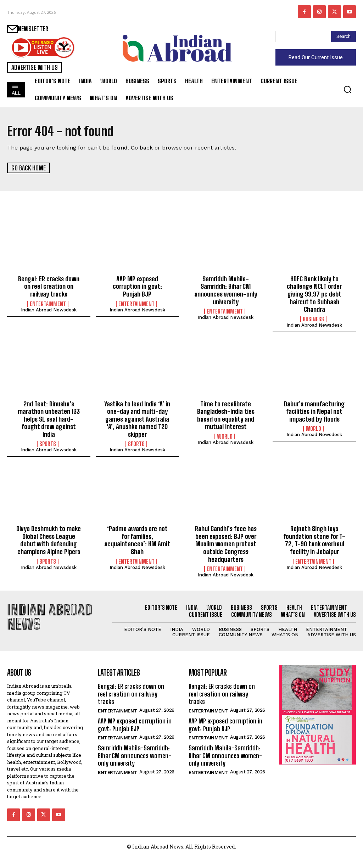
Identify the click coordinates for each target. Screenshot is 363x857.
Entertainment (48, 304)
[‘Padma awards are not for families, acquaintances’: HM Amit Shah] (137, 495)
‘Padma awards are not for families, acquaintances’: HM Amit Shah (137, 540)
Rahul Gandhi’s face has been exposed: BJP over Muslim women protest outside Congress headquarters (226, 544)
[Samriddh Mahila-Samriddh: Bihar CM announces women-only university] (226, 245)
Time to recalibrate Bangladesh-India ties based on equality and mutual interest (226, 415)
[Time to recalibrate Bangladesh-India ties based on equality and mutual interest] (226, 370)
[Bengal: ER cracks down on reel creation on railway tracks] (48, 245)
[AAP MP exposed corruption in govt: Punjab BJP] (137, 245)
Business (313, 319)
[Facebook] (304, 11)
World (225, 436)
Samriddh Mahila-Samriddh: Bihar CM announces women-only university (225, 290)
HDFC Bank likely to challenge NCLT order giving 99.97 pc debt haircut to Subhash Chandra (314, 294)
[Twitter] (334, 11)
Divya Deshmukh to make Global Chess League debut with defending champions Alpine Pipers (48, 540)
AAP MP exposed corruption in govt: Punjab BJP (137, 286)
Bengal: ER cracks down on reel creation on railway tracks (48, 286)
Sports (47, 444)
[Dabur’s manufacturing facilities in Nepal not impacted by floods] (314, 370)
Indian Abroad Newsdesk (49, 309)
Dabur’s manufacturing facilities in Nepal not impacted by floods (314, 411)
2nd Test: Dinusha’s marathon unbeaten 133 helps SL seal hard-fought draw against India (49, 419)
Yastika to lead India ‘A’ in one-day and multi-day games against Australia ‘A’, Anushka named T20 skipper (137, 419)
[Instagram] (319, 11)
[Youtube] (349, 11)
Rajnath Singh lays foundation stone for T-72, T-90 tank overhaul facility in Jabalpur (314, 540)
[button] (347, 89)
